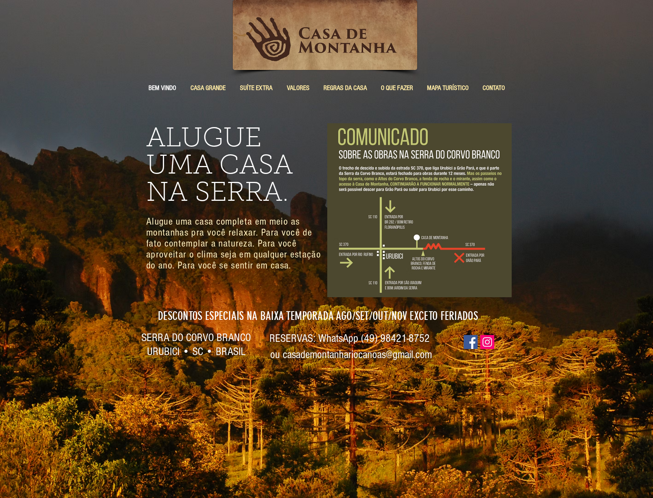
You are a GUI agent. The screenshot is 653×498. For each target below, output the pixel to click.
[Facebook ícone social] (471, 342)
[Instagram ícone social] (487, 342)
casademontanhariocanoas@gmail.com (357, 354)
